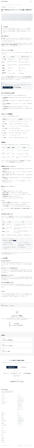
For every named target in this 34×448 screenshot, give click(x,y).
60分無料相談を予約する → (12, 367)
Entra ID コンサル (19, 403)
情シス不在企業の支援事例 (17, 87)
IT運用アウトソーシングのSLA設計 (8, 244)
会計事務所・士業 (4, 420)
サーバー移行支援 (19, 406)
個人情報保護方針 (20, 445)
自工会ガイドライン (20, 423)
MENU (31, 1)
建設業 (2, 418)
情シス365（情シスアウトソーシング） (16, 373)
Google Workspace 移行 (20, 401)
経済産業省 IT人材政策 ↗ (4, 305)
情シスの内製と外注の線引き (7, 253)
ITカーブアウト (19, 415)
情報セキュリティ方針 (25, 445)
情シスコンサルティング (17, 375)
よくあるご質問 (4, 432)
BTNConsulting (4, 1)
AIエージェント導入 (20, 409)
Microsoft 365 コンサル (20, 398)
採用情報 (3, 440)
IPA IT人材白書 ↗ (11, 305)
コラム (2, 429)
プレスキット (3, 437)
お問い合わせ (30, 445)
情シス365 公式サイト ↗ (5, 401)
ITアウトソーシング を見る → (8, 87)
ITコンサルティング (4, 398)
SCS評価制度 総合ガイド (20, 418)
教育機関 (3, 423)
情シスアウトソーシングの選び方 (8, 240)
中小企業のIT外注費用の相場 (7, 242)
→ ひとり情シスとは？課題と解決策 (17, 325)
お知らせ (3, 435)
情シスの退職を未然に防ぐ (22, 247)
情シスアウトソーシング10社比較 (23, 242)
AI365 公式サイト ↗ (4, 403)
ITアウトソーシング (6, 373)
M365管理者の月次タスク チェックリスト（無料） (17, 381)
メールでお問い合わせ (23, 367)
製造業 (2, 415)
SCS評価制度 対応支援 (20, 420)
